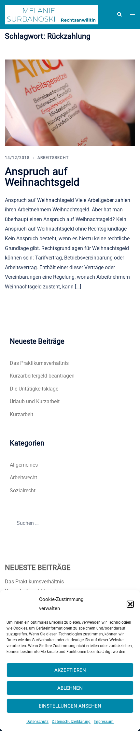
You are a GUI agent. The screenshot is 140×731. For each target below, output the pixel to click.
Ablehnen (70, 688)
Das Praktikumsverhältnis (39, 363)
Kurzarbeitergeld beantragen (42, 376)
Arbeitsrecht (53, 157)
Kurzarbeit (21, 414)
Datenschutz (37, 721)
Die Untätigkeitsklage (34, 389)
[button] (130, 604)
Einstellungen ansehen (70, 706)
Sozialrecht (22, 490)
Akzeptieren (70, 670)
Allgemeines (24, 465)
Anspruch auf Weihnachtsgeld (42, 176)
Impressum (104, 721)
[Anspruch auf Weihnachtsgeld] (70, 103)
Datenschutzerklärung (71, 721)
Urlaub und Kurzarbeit (35, 401)
